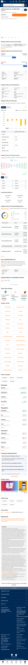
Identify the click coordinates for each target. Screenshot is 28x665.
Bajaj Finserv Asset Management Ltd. (22, 649)
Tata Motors (20, 315)
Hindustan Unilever (8, 357)
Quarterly (3, 107)
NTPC (7, 344)
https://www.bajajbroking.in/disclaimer (9, 579)
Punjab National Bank (7, 336)
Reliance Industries (20, 336)
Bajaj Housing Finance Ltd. (21, 643)
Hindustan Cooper (20, 361)
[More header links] (26, 1)
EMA (2, 177)
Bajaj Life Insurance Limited (21, 640)
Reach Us (3, 603)
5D (5, 37)
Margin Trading (21, 520)
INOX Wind (7, 353)
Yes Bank (7, 323)
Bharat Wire (7, 340)
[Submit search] (22, 5)
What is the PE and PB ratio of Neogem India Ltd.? (12, 466)
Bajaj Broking (19, 645)
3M (11, 37)
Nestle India (20, 365)
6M (15, 37)
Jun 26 (7, 128)
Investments (7, 512)
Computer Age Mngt (20, 344)
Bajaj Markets (19, 642)
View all (2, 404)
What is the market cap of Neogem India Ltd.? (12, 463)
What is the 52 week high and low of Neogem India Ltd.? (13, 470)
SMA (6, 177)
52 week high (19, 500)
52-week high (20, 377)
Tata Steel (20, 311)
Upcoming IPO (4, 521)
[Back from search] (2, 5)
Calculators (3, 597)
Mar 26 (11, 128)
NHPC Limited (20, 323)
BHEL (7, 332)
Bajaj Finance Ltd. (19, 637)
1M (8, 37)
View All (2, 256)
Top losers (12, 377)
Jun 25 (25, 128)
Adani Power (7, 315)
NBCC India (7, 319)
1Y (18, 37)
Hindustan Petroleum (7, 370)
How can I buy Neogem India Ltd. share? (10, 473)
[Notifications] (26, 5)
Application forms (5, 591)
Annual (8, 107)
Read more (3, 48)
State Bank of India (20, 307)
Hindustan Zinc (20, 357)
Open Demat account (20, 518)
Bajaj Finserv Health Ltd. (20, 646)
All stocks (12, 381)
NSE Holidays (4, 520)
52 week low (4, 504)
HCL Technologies (7, 361)
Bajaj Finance (7, 349)
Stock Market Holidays (12, 520)
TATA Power (7, 311)
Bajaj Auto (20, 353)
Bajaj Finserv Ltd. (19, 636)
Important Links (4, 600)
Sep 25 (20, 128)
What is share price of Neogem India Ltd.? (11, 456)
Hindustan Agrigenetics (20, 340)
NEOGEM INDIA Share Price (17, 512)
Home (2, 512)
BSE (25, 9)
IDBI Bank (20, 370)
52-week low (4, 381)
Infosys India (20, 328)
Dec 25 (16, 128)
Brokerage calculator (11, 518)
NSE (22, 9)
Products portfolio (5, 594)
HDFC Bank (7, 328)
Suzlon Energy (8, 307)
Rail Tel (20, 332)
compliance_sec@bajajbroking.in (19, 569)
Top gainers (4, 377)
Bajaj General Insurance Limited (21, 639)
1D (2, 37)
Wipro (20, 319)
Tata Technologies (20, 349)
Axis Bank (8, 365)
